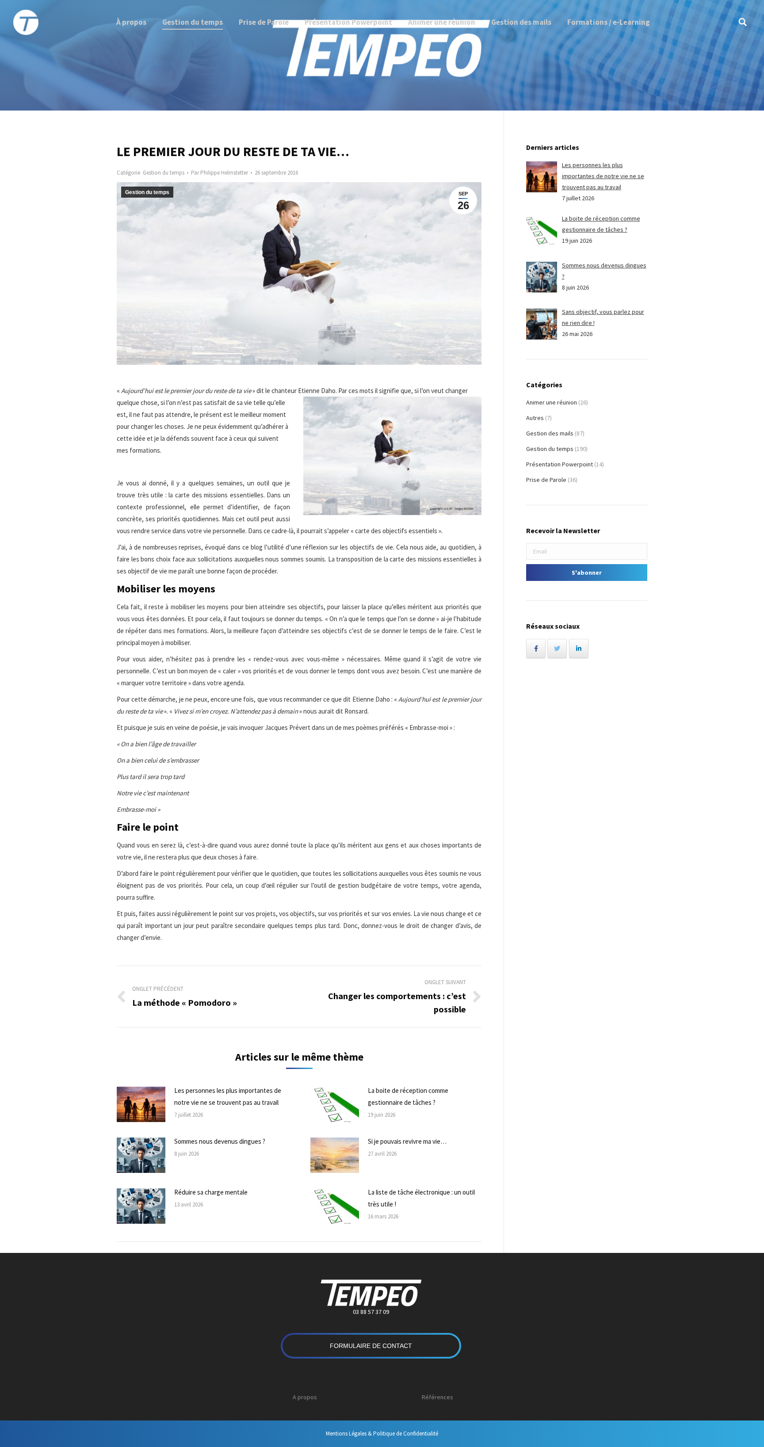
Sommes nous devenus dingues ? (219, 1141)
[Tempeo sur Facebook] (536, 648)
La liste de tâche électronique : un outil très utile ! (421, 1198)
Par (219, 172)
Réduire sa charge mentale (211, 1192)
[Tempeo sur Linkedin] (578, 648)
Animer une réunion (551, 402)
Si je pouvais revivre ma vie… (407, 1141)
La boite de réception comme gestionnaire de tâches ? (408, 1096)
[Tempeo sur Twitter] (557, 648)
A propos (305, 1397)
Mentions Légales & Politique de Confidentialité (382, 1433)
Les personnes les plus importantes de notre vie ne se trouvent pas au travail (227, 1096)
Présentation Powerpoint (559, 464)
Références (437, 1397)
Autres (535, 418)
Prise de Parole (546, 480)
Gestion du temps (163, 172)
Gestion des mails (549, 433)
